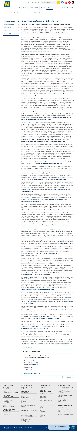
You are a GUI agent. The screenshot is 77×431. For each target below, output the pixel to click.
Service (43, 7)
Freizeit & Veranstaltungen (26, 387)
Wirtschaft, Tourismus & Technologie (65, 414)
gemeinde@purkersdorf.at (60, 189)
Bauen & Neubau (6, 387)
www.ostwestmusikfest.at (42, 274)
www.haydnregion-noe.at (47, 289)
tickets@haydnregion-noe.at (29, 289)
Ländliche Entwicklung (44, 398)
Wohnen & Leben (6, 391)
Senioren (23, 406)
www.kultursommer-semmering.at (55, 141)
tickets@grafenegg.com (28, 51)
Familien (23, 395)
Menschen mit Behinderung (26, 404)
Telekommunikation (7, 414)
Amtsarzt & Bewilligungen (26, 414)
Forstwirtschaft (43, 395)
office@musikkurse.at (67, 301)
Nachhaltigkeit (42, 411)
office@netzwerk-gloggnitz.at (29, 111)
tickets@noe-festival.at (57, 93)
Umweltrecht (42, 414)
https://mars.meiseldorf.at (29, 255)
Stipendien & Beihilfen (7, 405)
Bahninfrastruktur (61, 392)
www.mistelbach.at (26, 35)
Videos (56, 7)
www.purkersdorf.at (27, 191)
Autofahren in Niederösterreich (64, 391)
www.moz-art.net (46, 111)
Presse (50, 7)
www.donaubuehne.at (67, 243)
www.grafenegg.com (43, 51)
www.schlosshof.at (29, 311)
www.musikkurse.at (29, 303)
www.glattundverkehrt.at (28, 96)
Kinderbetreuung (24, 401)
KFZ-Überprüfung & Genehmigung (65, 395)
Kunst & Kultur (43, 387)
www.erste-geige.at (53, 318)
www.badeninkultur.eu (43, 336)
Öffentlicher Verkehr (62, 400)
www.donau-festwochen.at (29, 227)
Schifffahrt (60, 401)
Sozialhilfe (23, 420)
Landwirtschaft (43, 397)
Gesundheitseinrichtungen (26, 415)
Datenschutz (20, 427)
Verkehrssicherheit (61, 402)
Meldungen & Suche (17, 12)
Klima (41, 409)
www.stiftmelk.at (57, 163)
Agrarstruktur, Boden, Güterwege (46, 393)
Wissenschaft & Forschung (8, 406)
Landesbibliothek (6, 402)
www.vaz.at (48, 179)
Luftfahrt (60, 397)
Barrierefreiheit (9, 427)
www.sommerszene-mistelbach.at (31, 201)
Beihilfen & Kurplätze (25, 421)
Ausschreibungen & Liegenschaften (65, 409)
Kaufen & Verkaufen (7, 388)
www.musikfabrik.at (42, 328)
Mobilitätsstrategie (61, 399)
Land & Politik (34, 7)
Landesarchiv (6, 401)
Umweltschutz (42, 415)
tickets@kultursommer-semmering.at (32, 141)
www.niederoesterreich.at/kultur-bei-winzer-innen (36, 119)
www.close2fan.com (30, 172)
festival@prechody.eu (41, 210)
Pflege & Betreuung (25, 418)
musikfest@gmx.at (26, 274)
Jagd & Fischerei (43, 396)
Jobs (28, 2)
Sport (22, 388)
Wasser (41, 416)
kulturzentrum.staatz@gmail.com (62, 345)
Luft (40, 410)
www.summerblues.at (60, 179)
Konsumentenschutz (25, 402)
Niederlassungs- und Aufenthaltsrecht (29, 405)
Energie (41, 407)
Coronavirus (23, 412)
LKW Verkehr (60, 396)
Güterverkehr (60, 393)
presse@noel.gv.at (32, 364)
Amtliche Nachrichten (9, 30)
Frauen (22, 396)
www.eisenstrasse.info (48, 237)
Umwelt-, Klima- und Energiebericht (47, 405)
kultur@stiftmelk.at (44, 163)
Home (18, 7)
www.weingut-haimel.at (61, 117)
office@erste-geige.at (39, 318)
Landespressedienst (9, 24)
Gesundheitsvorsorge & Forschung (28, 416)
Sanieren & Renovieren (7, 390)
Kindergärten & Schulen (8, 400)
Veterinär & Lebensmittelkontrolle (46, 400)
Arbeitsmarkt (60, 407)
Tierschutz (23, 407)
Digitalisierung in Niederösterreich (10, 412)
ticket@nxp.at (38, 179)
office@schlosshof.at (67, 309)
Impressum (29, 427)
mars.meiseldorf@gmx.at (49, 253)
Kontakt (6, 429)
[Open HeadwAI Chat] (73, 427)
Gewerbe (59, 410)
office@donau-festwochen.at (59, 225)
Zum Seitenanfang (68, 377)
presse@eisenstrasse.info (31, 237)
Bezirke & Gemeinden (66, 7)
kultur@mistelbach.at (61, 33)
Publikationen (7, 27)
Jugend (23, 400)
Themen (25, 7)
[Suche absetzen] (58, 2)
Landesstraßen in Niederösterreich (65, 390)
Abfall (41, 406)
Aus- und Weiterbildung (8, 398)
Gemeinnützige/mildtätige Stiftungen (10, 392)
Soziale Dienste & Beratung (26, 419)
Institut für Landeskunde (8, 404)
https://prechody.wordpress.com (59, 210)
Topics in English (35, 2)
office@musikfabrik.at (27, 328)
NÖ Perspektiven (8, 34)
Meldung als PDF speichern (32, 373)
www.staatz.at (28, 347)
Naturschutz (42, 412)
